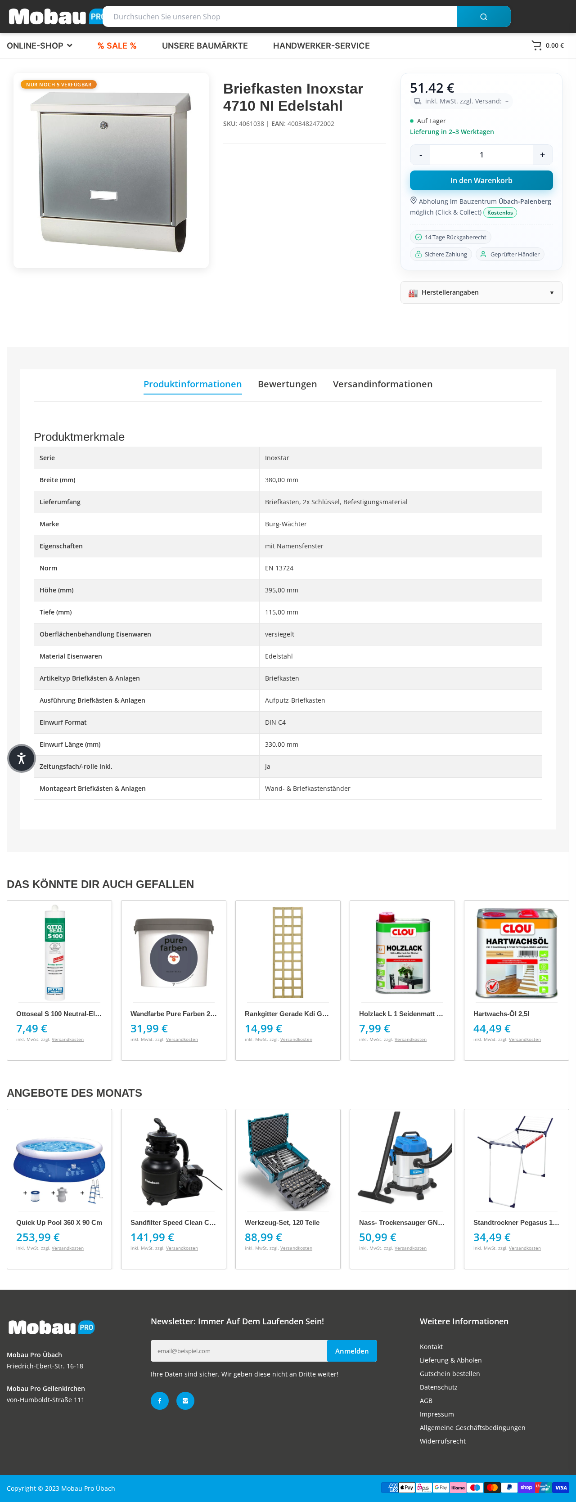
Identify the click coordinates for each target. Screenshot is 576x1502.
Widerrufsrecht (443, 1441)
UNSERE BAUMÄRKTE (205, 45)
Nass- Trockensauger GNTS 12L (409, 1222)
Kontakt (431, 1346)
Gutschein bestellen (450, 1373)
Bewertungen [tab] (287, 384)
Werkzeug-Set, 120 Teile (282, 1222)
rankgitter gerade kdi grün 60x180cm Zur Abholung (328, 1014)
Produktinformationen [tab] (193, 384)
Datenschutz (439, 1387)
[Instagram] (185, 1401)
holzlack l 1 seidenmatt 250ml (407, 1014)
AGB (426, 1400)
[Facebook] (160, 1401)
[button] (21, 758)
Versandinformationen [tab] (383, 384)
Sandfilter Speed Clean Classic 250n (187, 1222)
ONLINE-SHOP (36, 45)
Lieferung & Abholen (451, 1360)
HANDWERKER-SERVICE (321, 45)
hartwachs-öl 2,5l (501, 1014)
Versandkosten (68, 1039)
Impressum (437, 1414)
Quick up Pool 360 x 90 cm (59, 1222)
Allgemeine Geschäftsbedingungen (473, 1427)
